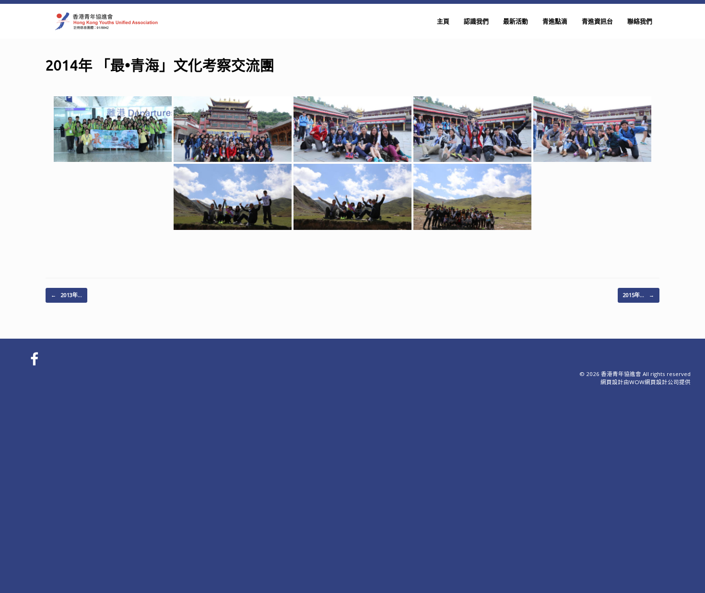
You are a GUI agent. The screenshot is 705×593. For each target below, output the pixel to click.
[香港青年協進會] (105, 21)
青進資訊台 (597, 21)
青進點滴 (554, 21)
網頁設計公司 (662, 382)
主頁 (443, 21)
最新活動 (515, 21)
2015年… (638, 294)
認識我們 (476, 21)
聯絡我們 (639, 21)
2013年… (66, 294)
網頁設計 (611, 382)
